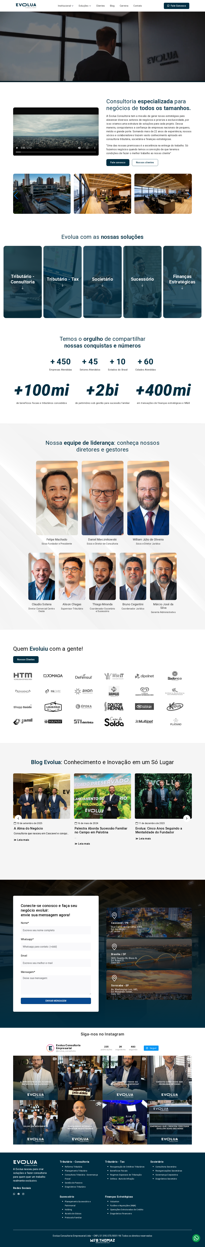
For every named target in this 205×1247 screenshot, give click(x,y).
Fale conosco (117, 162)
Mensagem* (28, 972)
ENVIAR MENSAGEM (55, 1001)
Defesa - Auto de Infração (122, 1179)
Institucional (64, 5)
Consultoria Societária (166, 1167)
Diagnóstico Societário (166, 1179)
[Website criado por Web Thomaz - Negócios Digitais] (102, 1241)
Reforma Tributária (73, 1167)
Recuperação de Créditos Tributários (127, 1167)
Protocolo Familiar (73, 1218)
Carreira (124, 5)
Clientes (100, 5)
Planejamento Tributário (76, 1171)
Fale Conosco (178, 5)
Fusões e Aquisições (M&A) (123, 1205)
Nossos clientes (145, 162)
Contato (137, 5)
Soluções (83, 5)
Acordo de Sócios (73, 1214)
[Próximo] (186, 818)
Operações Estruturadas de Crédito (126, 1210)
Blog (112, 5)
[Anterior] (18, 818)
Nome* (25, 922)
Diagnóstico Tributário (75, 1187)
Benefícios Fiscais (119, 1171)
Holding (68, 1210)
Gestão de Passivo (73, 1183)
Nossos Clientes (26, 659)
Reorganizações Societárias (169, 1171)
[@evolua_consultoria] (50, 1048)
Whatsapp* (27, 939)
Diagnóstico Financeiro (121, 1214)
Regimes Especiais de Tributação (126, 1175)
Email (24, 955)
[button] (16, 195)
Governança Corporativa (167, 1175)
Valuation (114, 1201)
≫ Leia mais (21, 839)
